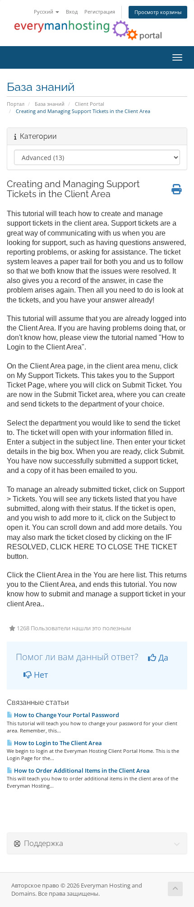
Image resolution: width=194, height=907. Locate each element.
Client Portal (89, 103)
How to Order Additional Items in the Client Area (81, 770)
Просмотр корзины (157, 12)
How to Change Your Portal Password (66, 715)
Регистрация (99, 11)
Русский (44, 11)
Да (162, 657)
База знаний (50, 103)
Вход (72, 11)
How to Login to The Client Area (57, 743)
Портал (15, 103)
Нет (40, 674)
